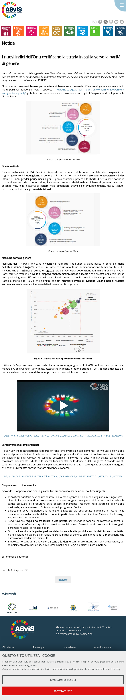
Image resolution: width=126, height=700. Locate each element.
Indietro (63, 579)
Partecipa (38, 647)
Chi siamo (8, 647)
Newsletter (70, 647)
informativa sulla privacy (107, 668)
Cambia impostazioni (63, 679)
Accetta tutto (63, 690)
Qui (4, 668)
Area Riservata (102, 647)
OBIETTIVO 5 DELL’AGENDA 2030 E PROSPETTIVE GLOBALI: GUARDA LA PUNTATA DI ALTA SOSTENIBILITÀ (63, 435)
